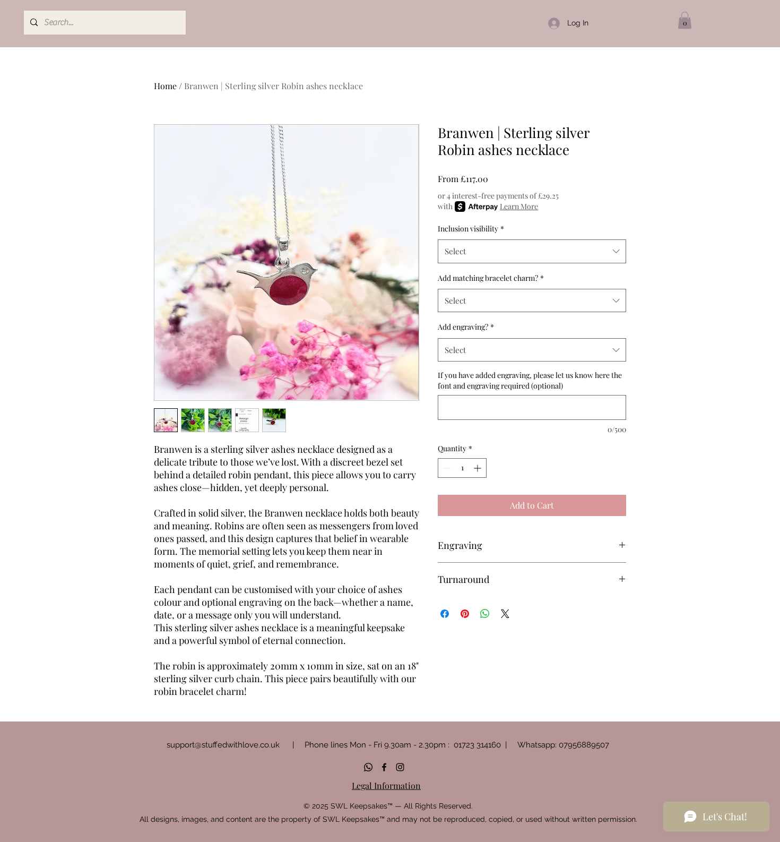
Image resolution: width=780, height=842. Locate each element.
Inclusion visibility (471, 229)
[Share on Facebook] (444, 613)
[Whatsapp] (368, 767)
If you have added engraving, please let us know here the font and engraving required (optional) (530, 380)
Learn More (519, 206)
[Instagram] (400, 767)
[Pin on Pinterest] (464, 613)
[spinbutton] (462, 468)
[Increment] (478, 468)
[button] (685, 20)
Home (165, 85)
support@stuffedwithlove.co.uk (223, 745)
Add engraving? (466, 327)
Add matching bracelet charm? (491, 278)
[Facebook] (384, 767)
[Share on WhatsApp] (485, 613)
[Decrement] (446, 468)
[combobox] (532, 251)
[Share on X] (505, 613)
